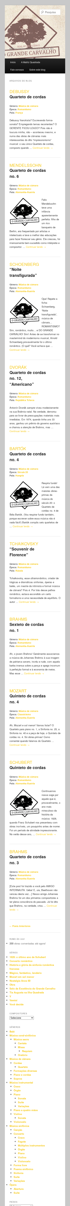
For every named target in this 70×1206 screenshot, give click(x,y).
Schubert (21, 762)
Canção (18, 1130)
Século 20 (23, 472)
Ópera (13, 1184)
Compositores (18, 1013)
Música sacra (21, 1039)
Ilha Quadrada (28, 32)
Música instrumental (21, 1082)
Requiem (27, 1051)
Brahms (18, 619)
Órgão (17, 1090)
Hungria (19, 475)
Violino (18, 1114)
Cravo (17, 1086)
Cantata (22, 1043)
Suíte (21, 1102)
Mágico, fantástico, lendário (26, 973)
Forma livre (20, 1165)
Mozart (18, 690)
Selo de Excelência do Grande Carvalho (32, 988)
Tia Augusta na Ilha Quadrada (27, 992)
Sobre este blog (37, 69)
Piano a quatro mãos (26, 1110)
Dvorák (18, 367)
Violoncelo (20, 1122)
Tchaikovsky (24, 543)
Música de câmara (28, 106)
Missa (21, 1047)
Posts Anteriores (20, 926)
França (19, 112)
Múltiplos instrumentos (31, 1145)
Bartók (18, 448)
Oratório (22, 1055)
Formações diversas (25, 1071)
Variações (23, 1106)
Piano (17, 1094)
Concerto (19, 1133)
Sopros (18, 1078)
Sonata (22, 1098)
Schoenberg (24, 264)
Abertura (19, 1189)
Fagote (22, 1141)
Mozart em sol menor (22, 977)
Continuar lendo (43, 147)
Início (13, 62)
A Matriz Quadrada (30, 62)
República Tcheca (24, 400)
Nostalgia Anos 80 (20, 980)
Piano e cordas (22, 1074)
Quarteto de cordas (28, 96)
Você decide (17, 1004)
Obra (12, 984)
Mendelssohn (25, 165)
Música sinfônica (19, 1126)
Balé (12, 1031)
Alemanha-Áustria (25, 192)
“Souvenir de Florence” (22, 552)
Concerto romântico (21, 961)
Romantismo (24, 109)
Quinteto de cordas (28, 767)
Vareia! (13, 1000)
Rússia (19, 570)
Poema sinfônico (23, 1169)
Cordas (18, 1063)
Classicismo (24, 714)
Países (14, 1202)
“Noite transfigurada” (23, 272)
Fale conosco (17, 69)
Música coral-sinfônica (23, 1035)
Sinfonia (18, 1173)
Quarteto (23, 1067)
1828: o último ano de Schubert (28, 957)
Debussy (19, 91)
